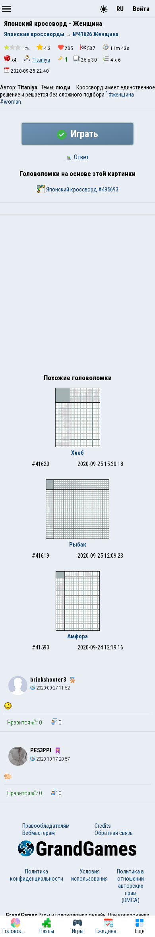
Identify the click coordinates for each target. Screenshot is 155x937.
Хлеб (77, 452)
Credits (103, 825)
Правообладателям (46, 825)
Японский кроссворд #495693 (81, 189)
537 (91, 48)
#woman (10, 101)
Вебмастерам (38, 833)
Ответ (80, 157)
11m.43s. (120, 48)
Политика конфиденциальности (36, 875)
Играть (83, 133)
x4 (14, 60)
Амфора (77, 636)
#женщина (121, 94)
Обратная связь (114, 833)
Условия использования (89, 875)
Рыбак (77, 544)
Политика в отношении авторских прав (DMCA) (130, 886)
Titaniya (41, 60)
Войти (141, 9)
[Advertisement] (77, 296)
